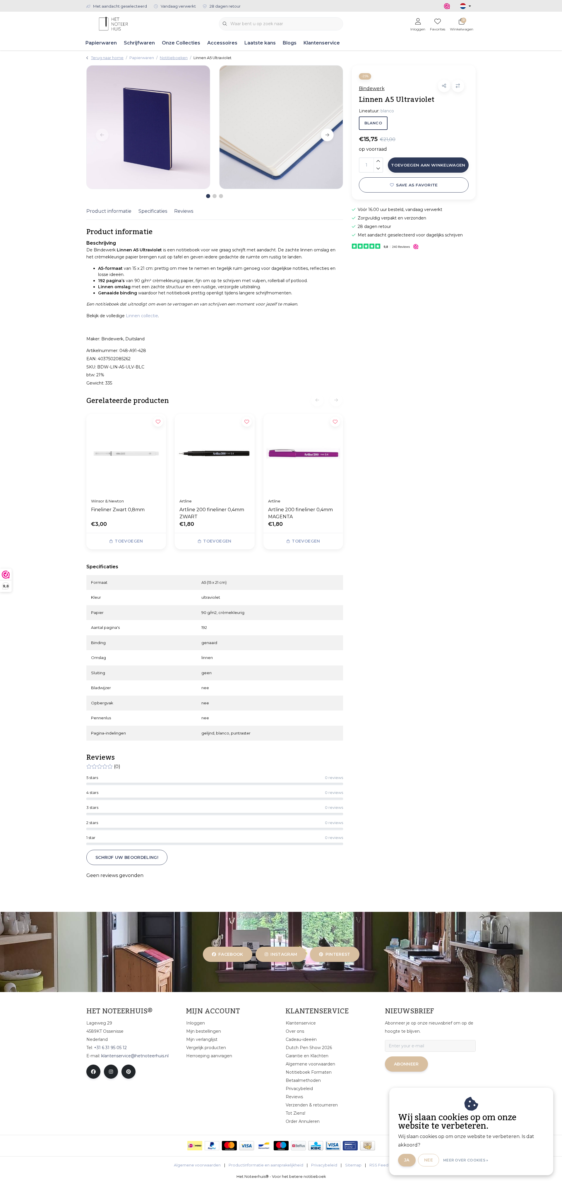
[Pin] (350, 1145)
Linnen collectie (142, 315)
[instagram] (111, 1072)
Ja (406, 1160)
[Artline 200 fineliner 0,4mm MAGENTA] (303, 453)
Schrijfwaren (139, 43)
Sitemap (353, 1165)
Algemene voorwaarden (197, 1165)
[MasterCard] (229, 1145)
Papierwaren (101, 43)
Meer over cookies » (465, 1160)
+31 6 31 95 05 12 (110, 1047)
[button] (444, 86)
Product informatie (108, 211)
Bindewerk (372, 88)
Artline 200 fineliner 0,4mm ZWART (211, 513)
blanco (373, 123)
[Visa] (246, 1145)
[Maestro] (281, 1145)
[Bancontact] (263, 1145)
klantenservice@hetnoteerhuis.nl (135, 1055)
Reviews (183, 211)
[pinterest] (128, 1072)
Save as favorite (417, 185)
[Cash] (367, 1145)
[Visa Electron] (332, 1145)
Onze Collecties (181, 43)
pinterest (337, 954)
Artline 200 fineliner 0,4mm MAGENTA (300, 513)
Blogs (290, 43)
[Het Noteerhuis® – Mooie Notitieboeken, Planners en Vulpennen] (113, 23)
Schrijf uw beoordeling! (126, 857)
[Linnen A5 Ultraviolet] (148, 127)
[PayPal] (212, 1145)
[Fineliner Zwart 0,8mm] (126, 453)
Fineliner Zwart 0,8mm (118, 509)
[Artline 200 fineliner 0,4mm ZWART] (214, 453)
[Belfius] (298, 1145)
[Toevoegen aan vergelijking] (458, 86)
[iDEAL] (194, 1145)
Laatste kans (260, 43)
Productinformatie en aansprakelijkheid (266, 1165)
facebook (230, 954)
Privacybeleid (324, 1165)
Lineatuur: (376, 111)
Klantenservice (322, 43)
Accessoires (222, 43)
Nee (428, 1160)
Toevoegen (129, 541)
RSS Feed (378, 1165)
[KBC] (315, 1145)
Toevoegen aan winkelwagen (428, 165)
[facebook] (93, 1072)
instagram (284, 954)
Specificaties (152, 211)
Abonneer (406, 1064)
